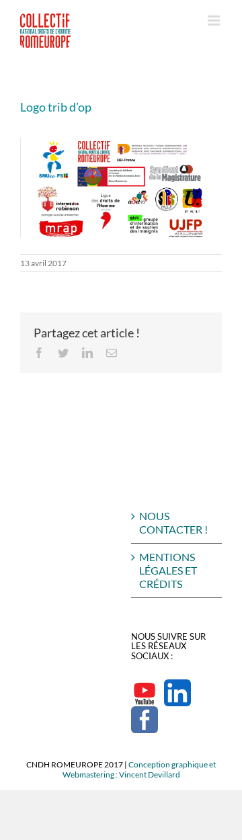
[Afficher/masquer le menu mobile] (215, 20)
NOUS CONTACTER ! (173, 522)
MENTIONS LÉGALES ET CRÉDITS (168, 570)
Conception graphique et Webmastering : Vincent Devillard (139, 769)
